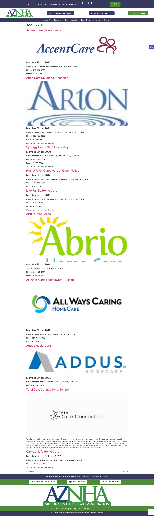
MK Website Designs (96, 513)
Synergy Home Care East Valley (47, 147)
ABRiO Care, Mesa (38, 214)
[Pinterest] (91, 3)
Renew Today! (85, 20)
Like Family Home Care (41, 190)
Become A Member (71, 20)
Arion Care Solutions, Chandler (47, 78)
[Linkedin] (82, 3)
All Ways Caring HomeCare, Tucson (50, 280)
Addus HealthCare (38, 345)
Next (125, 471)
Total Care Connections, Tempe (47, 389)
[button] (151, 47)
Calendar (107, 20)
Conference (96, 20)
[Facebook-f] (85, 3)
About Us (47, 20)
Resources (57, 20)
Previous (30, 471)
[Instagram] (88, 3)
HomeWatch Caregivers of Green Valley (52, 170)
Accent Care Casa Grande (43, 30)
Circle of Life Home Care (42, 451)
